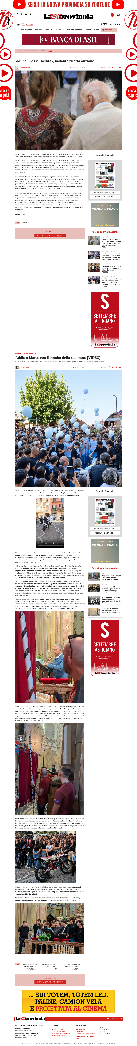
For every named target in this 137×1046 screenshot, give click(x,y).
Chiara (62, 964)
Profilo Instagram (23, 14)
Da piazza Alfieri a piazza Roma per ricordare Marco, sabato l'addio (111, 577)
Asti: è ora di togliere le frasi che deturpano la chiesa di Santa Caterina (111, 610)
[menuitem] (26, 30)
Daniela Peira (25, 367)
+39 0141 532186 (59, 1029)
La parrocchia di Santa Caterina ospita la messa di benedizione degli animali (111, 590)
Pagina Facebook (19, 14)
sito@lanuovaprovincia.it (59, 1035)
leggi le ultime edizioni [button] (104, 192)
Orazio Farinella (48, 964)
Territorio (42, 51)
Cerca (112, 15)
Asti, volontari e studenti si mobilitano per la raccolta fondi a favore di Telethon (111, 600)
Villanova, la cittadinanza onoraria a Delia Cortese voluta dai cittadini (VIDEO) (111, 269)
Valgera (75, 969)
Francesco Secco (31, 967)
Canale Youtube (27, 14)
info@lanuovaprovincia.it (59, 1031)
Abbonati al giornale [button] (104, 197)
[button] (118, 15)
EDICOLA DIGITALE (104, 24)
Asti (50, 51)
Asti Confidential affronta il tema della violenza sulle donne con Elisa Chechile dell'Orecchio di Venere (111, 282)
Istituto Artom (32, 969)
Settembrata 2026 (27, 25)
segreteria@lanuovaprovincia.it (61, 1033)
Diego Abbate (52, 967)
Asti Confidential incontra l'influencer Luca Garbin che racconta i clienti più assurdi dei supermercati (111, 256)
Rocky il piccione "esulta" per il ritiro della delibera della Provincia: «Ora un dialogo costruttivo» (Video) (111, 243)
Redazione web (25, 67)
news (25, 223)
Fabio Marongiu (74, 964)
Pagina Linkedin (32, 14)
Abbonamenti (115, 24)
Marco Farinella (30, 964)
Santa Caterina (71, 967)
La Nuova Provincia (29, 51)
